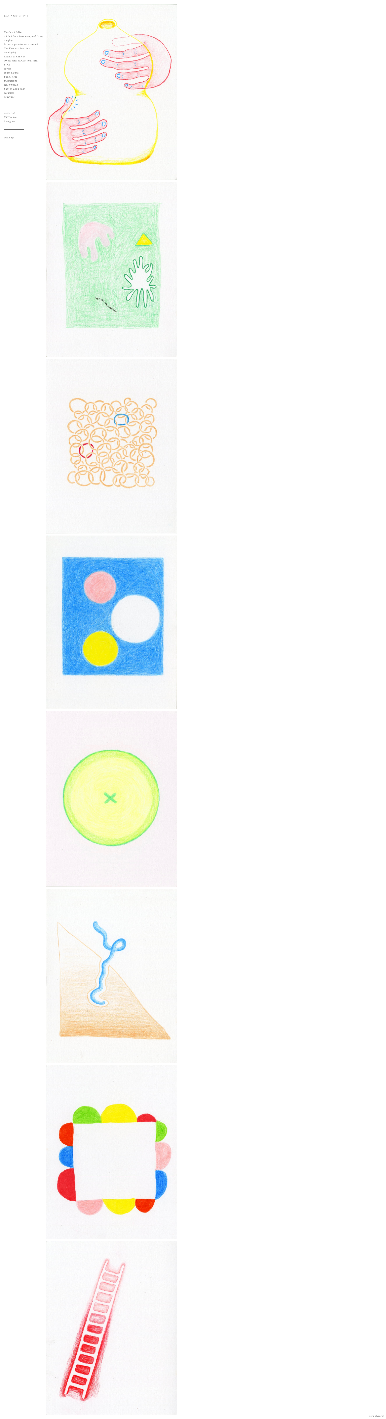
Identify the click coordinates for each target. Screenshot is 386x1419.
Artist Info (10, 113)
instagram (9, 121)
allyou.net (379, 1416)
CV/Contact (10, 117)
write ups (9, 137)
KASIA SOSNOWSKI (17, 16)
